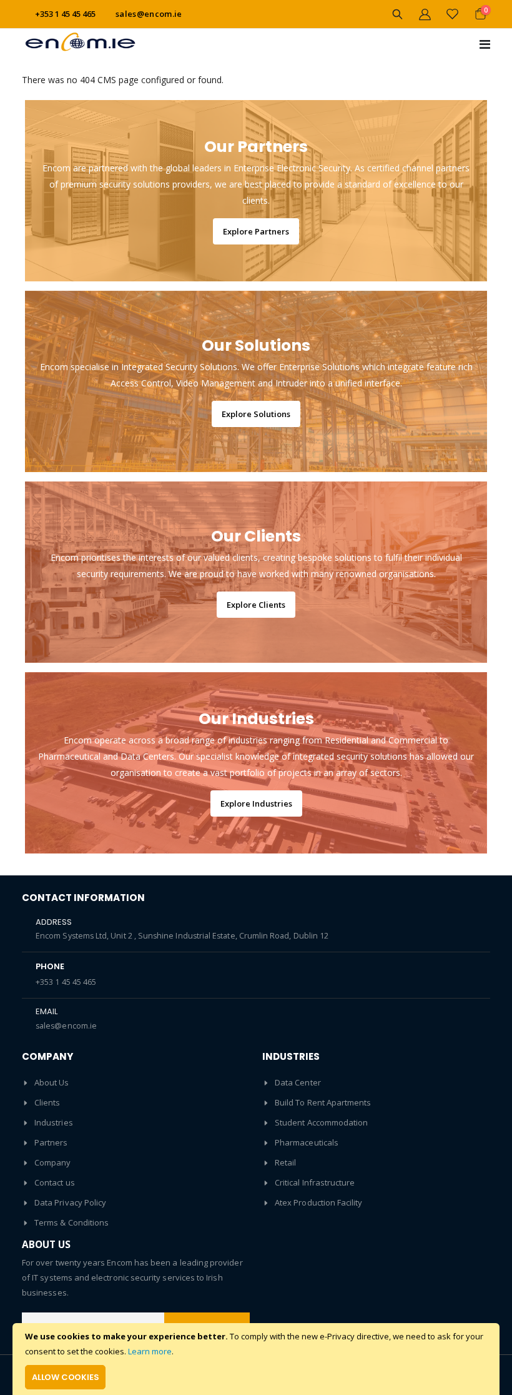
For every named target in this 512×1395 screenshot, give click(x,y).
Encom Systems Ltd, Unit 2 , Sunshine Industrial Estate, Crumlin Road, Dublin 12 (182, 935)
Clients (47, 1102)
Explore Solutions (256, 414)
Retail (285, 1162)
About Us (51, 1082)
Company (52, 1162)
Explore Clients (256, 604)
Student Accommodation (321, 1122)
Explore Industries (256, 803)
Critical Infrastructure (315, 1182)
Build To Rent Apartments (323, 1102)
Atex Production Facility (319, 1202)
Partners (51, 1142)
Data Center (298, 1082)
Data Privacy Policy (70, 1202)
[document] (256, 1359)
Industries (53, 1122)
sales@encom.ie (149, 13)
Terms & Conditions (71, 1222)
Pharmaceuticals (306, 1142)
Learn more (150, 1351)
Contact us (54, 1182)
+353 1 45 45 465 (66, 982)
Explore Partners (256, 231)
